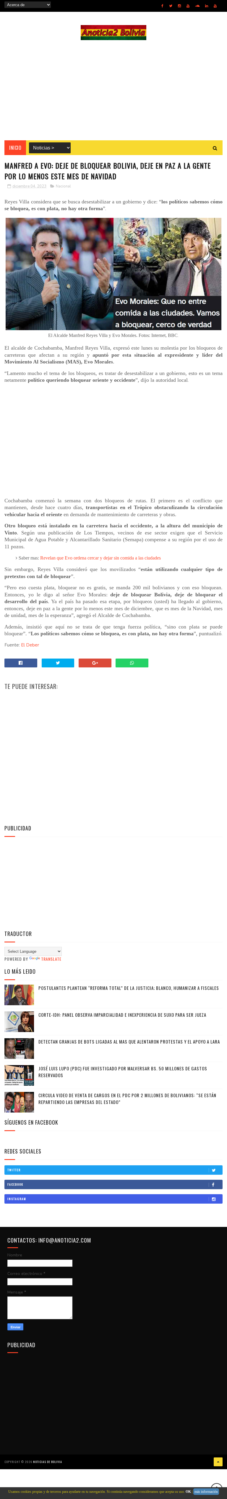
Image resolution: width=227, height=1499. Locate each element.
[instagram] (179, 6)
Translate (51, 959)
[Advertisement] (113, 90)
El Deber (30, 645)
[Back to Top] (218, 1461)
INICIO (15, 147)
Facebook (15, 1184)
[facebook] (162, 6)
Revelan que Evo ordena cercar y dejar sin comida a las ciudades (100, 557)
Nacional (63, 186)
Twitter (14, 1170)
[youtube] (188, 6)
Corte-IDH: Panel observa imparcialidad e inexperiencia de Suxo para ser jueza (122, 1014)
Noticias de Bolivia (47, 1461)
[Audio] (197, 6)
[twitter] (170, 6)
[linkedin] (206, 6)
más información (206, 1492)
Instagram (16, 1199)
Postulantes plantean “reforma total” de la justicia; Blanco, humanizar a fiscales (128, 988)
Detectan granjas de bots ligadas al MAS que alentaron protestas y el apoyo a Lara (129, 1041)
